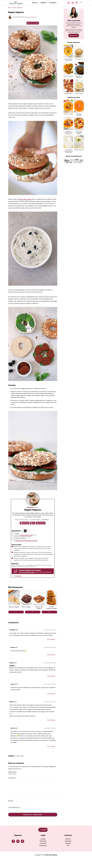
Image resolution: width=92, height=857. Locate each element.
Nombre (11, 801)
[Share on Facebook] (33, 612)
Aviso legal (43, 843)
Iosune (27, 17)
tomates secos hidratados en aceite (26, 540)
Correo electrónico (14, 807)
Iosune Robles (18, 575)
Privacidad (43, 841)
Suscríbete (52, 2)
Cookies (43, 839)
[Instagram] (72, 2)
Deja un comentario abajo (27, 572)
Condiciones (43, 845)
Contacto (68, 843)
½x (22, 530)
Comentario (12, 778)
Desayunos (19, 7)
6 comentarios (33, 17)
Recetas (35, 2)
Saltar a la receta (33, 23)
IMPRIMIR (25, 523)
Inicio (9, 7)
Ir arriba (43, 830)
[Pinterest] (76, 2)
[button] (27, 507)
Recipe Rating (12, 772)
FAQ (68, 845)
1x (25, 530)
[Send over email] (49, 612)
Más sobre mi (73, 35)
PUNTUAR (41, 523)
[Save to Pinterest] (16, 612)
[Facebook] (68, 2)
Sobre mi (43, 2)
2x (27, 530)
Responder (51, 639)
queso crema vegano (24, 199)
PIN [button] (33, 523)
